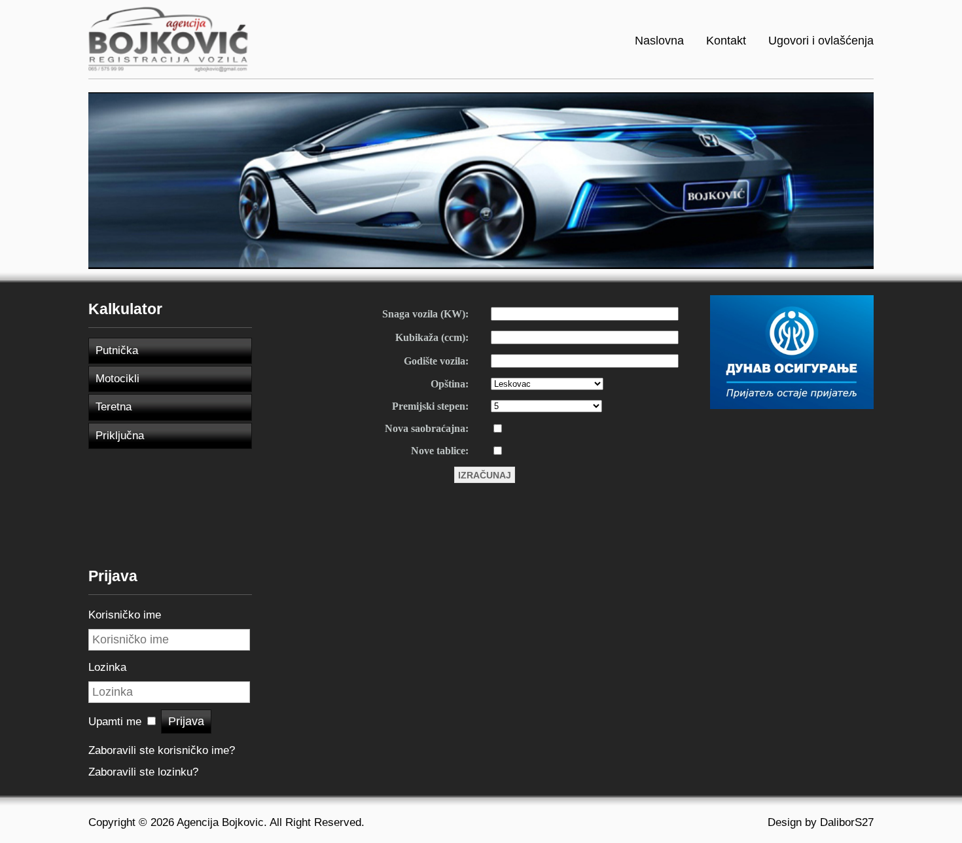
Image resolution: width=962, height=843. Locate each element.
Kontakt (726, 40)
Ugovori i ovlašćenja (821, 40)
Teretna (114, 407)
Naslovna (659, 40)
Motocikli (117, 378)
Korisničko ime (124, 615)
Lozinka (107, 667)
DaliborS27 (847, 822)
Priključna (120, 435)
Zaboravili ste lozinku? (143, 772)
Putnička (117, 350)
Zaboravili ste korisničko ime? (161, 750)
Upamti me (114, 721)
